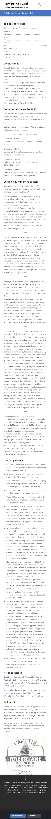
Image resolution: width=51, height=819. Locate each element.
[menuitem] (38, 5)
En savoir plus (39, 792)
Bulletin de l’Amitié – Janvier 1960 (18, 13)
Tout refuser (34, 816)
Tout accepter (17, 816)
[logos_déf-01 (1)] (21, 5)
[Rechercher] (38, 5)
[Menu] (44, 5)
